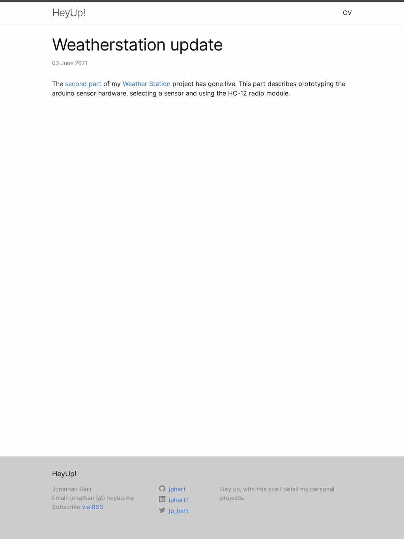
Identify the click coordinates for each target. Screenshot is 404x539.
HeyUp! (68, 12)
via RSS (92, 507)
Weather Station (146, 84)
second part (83, 84)
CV (347, 13)
